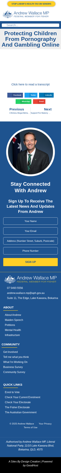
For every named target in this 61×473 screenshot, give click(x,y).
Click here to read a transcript (30, 84)
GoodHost (32, 465)
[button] (56, 14)
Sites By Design (20, 461)
